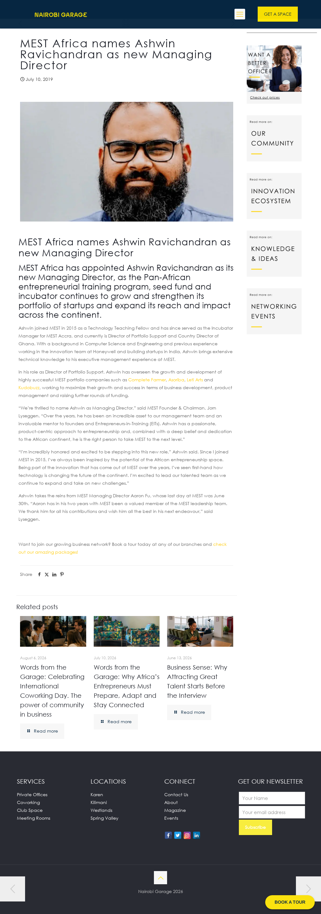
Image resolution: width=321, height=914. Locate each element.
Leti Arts (195, 379)
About (171, 802)
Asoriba (176, 379)
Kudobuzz (28, 387)
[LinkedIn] (196, 835)
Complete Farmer (147, 379)
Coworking (28, 802)
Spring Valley (104, 818)
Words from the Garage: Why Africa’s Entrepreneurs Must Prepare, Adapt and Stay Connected (127, 685)
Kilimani (99, 802)
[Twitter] (178, 835)
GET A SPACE (278, 14)
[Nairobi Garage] (60, 14)
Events (171, 818)
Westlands (101, 810)
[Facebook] (168, 835)
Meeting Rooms (33, 818)
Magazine (175, 810)
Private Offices (32, 794)
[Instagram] (187, 835)
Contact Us (176, 794)
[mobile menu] (239, 14)
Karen (97, 794)
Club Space (30, 810)
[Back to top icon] (160, 877)
